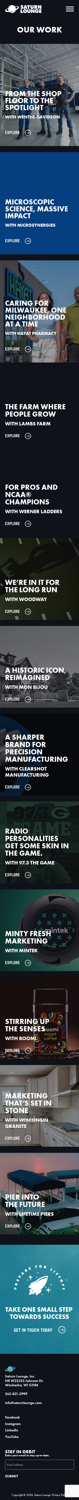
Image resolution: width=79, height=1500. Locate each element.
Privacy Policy (59, 1495)
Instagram (13, 1424)
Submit (11, 1476)
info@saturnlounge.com (23, 1403)
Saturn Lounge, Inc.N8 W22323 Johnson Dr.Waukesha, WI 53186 (24, 1380)
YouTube (11, 1437)
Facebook (12, 1417)
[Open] (70, 9)
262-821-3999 (16, 1394)
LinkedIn (11, 1430)
